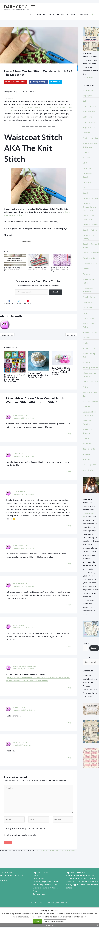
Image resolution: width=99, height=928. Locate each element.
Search (86, 643)
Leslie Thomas (19, 492)
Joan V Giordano (20, 416)
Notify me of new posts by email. (21, 835)
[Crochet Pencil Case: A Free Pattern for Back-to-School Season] (38, 260)
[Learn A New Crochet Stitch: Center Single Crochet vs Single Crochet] (61, 260)
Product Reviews (90, 401)
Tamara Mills (18, 625)
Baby (85, 101)
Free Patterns (89, 297)
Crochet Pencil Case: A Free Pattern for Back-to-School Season (37, 269)
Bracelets (87, 157)
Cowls (86, 187)
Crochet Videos (90, 258)
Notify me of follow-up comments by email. (25, 828)
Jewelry (86, 337)
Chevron (87, 182)
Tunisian (87, 454)
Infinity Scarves (90, 332)
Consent (37, 921)
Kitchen (86, 343)
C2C (85, 163)
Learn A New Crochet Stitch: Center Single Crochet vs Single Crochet (61, 269)
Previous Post (7, 335)
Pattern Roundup (90, 382)
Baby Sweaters (90, 122)
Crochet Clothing (91, 198)
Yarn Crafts (88, 470)
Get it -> (89, 77)
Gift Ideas (87, 307)
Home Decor (88, 318)
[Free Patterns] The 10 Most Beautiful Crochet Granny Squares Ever (14, 378)
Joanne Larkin (19, 708)
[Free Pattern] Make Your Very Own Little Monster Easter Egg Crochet (61, 371)
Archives (87, 657)
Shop (73, 14)
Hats (85, 313)
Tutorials (87, 459)
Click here (90, 884)
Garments (87, 302)
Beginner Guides (90, 138)
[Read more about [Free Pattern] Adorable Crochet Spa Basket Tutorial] (38, 361)
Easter (86, 269)
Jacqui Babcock (20, 743)
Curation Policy (40, 878)
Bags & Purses (89, 127)
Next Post (71, 335)
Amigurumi (88, 90)
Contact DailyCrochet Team (45, 881)
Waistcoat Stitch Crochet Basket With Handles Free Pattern (13, 269)
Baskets (86, 133)
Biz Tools (61, 14)
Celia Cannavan (20, 584)
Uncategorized (89, 465)
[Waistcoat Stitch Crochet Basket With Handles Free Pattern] (15, 260)
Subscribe (83, 14)
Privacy (36, 891)
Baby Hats (87, 117)
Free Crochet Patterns (41, 14)
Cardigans (88, 168)
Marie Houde (18, 454)
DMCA (35, 875)
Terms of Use (39, 894)
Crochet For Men (90, 224)
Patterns (87, 387)
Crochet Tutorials (91, 253)
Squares (87, 438)
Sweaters (87, 443)
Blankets (87, 152)
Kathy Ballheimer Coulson (24, 666)
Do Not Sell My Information (55, 921)
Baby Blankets (89, 106)
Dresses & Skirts (90, 263)
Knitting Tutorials (90, 368)
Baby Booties (89, 111)
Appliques (87, 95)
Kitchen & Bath (89, 348)
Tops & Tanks (89, 449)
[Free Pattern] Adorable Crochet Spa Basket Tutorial (38, 375)
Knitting (86, 362)
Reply (68, 433)
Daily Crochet (19, 6)
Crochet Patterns (91, 230)
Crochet (86, 193)
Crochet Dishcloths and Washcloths (89, 207)
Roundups (87, 406)
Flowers (86, 274)
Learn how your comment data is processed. (56, 850)
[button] (92, 14)
